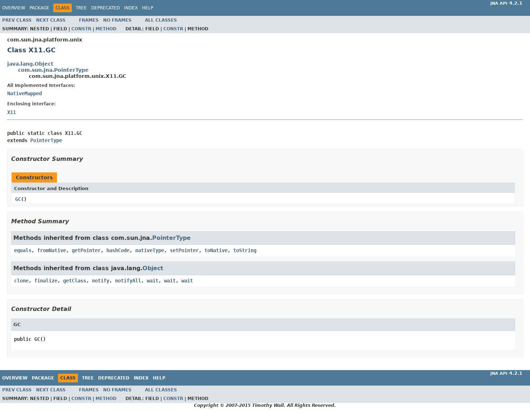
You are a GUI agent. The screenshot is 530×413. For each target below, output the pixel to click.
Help (147, 7)
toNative (216, 250)
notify (100, 281)
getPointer (86, 250)
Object (152, 268)
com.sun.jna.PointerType (53, 70)
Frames (89, 20)
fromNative (51, 250)
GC (18, 199)
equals (22, 250)
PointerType (46, 140)
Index (131, 7)
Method (106, 28)
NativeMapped (24, 93)
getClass (74, 281)
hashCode (117, 250)
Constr (81, 28)
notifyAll (128, 281)
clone (21, 281)
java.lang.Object (30, 64)
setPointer (184, 250)
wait (152, 281)
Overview (13, 7)
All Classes (161, 20)
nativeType (149, 250)
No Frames (117, 20)
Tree (81, 7)
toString (244, 250)
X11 (11, 112)
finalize (45, 281)
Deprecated (105, 7)
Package (39, 7)
